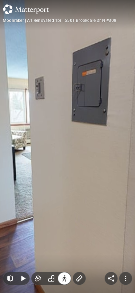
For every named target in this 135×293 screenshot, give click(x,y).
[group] (51, 278)
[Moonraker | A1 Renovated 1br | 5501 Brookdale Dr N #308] (67, 146)
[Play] (23, 278)
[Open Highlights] (9, 278)
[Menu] (125, 278)
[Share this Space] (111, 278)
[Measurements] (79, 278)
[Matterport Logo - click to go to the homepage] (25, 9)
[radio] (38, 278)
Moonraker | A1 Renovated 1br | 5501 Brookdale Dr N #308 (59, 20)
